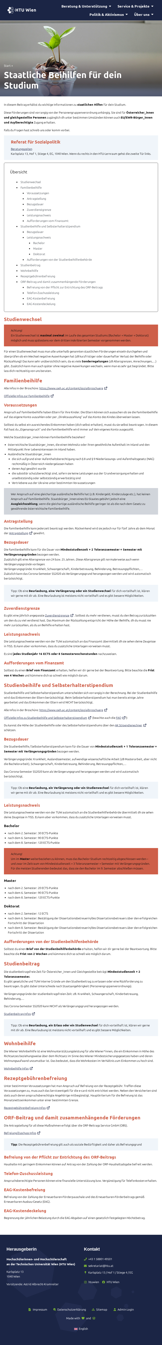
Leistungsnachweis (39, 215)
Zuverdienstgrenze (39, 210)
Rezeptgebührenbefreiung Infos (25, 1108)
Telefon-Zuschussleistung (43, 293)
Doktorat (39, 254)
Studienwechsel (31, 182)
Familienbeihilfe (31, 187)
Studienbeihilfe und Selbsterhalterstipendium (50, 226)
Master (37, 248)
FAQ (118, 718)
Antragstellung (36, 198)
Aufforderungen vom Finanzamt (48, 221)
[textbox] (81, 142)
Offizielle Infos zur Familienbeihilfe (27, 396)
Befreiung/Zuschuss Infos (20, 1133)
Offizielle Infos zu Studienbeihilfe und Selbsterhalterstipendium (45, 718)
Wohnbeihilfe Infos (16, 1068)
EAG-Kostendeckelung (41, 304)
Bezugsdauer (35, 204)
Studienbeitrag (30, 265)
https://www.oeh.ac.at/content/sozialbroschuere (71, 388)
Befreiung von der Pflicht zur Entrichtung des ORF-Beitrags (65, 287)
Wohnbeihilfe (29, 271)
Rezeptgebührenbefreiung (38, 276)
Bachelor (39, 243)
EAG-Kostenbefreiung (41, 298)
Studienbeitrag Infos (17, 1014)
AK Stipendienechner (128, 725)
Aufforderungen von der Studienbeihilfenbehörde (59, 259)
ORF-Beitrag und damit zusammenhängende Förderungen (58, 282)
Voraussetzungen (38, 193)
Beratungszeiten (21, 149)
